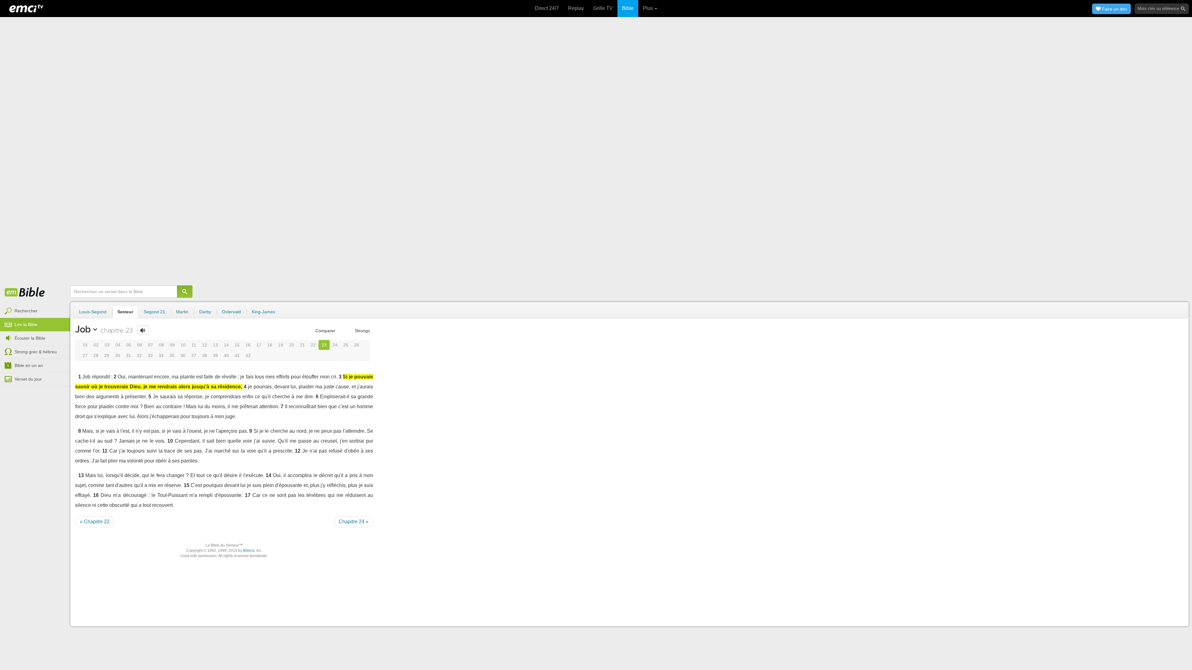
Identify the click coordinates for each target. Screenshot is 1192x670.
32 (139, 355)
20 (291, 344)
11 (194, 344)
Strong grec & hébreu (36, 351)
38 (204, 355)
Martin (182, 311)
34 (161, 355)
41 (237, 355)
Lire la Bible (26, 324)
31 (128, 355)
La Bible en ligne (25, 292)
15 (237, 344)
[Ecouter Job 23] (143, 330)
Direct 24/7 (547, 8)
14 (226, 344)
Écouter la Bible (30, 338)
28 (95, 355)
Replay (576, 8)
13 (215, 344)
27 (85, 355)
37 (193, 355)
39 (215, 355)
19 (280, 344)
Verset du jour (28, 379)
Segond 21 (154, 311)
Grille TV (603, 8)
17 (258, 344)
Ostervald (231, 311)
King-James (263, 311)
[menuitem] (35, 311)
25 (345, 344)
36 (182, 355)
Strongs (362, 330)
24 (334, 344)
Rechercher (26, 310)
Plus (648, 8)
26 (356, 344)
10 (183, 344)
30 (117, 355)
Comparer (324, 330)
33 (150, 355)
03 (107, 344)
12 (204, 344)
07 (150, 344)
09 (172, 344)
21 (302, 344)
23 (324, 344)
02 (96, 344)
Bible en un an (29, 365)
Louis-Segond (92, 311)
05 (128, 344)
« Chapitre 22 (95, 521)
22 (313, 344)
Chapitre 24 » (353, 521)
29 (106, 355)
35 (171, 355)
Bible (628, 8)
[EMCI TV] (26, 8)
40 (226, 355)
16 (248, 344)
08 (161, 344)
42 (248, 355)
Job (83, 329)
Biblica (249, 550)
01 (85, 344)
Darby (205, 311)
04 (117, 344)
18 (269, 344)
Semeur (125, 311)
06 (139, 344)
